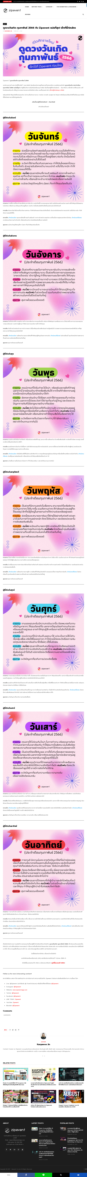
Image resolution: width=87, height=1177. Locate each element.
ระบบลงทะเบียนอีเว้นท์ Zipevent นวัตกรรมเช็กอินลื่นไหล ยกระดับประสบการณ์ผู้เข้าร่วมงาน (32, 1)
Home (27, 7)
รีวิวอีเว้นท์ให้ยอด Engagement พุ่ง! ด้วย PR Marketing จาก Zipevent (75, 1140)
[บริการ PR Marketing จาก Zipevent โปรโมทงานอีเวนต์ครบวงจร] (43, 1096)
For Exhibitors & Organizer (66, 7)
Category (49, 7)
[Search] (83, 14)
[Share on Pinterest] (18, 1030)
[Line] (43, 1175)
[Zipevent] (12, 10)
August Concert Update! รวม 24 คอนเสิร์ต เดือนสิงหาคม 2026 (69, 1106)
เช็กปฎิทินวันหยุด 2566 (57, 90)
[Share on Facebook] (10, 1030)
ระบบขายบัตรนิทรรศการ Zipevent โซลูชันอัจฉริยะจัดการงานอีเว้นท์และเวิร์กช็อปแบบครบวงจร (43, 1084)
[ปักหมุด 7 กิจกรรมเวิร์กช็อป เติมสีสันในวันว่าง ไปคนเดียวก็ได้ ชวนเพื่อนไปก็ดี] (15, 1096)
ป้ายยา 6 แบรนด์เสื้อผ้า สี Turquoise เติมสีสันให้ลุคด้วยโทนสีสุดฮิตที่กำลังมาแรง (14, 1084)
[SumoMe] (78, 1175)
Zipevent (18, 999)
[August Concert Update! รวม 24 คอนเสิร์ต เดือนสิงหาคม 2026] (71, 1096)
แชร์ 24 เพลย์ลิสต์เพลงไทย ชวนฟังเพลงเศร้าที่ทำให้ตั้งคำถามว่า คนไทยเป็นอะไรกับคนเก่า (71, 1084)
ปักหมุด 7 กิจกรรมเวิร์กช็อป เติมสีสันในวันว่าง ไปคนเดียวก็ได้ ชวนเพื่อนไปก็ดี (15, 1106)
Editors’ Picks (36, 7)
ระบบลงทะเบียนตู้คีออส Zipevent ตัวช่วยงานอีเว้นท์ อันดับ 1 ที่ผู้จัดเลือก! (75, 1130)
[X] (61, 1175)
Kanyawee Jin (8, 31)
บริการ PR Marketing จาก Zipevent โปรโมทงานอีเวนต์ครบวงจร (41, 1106)
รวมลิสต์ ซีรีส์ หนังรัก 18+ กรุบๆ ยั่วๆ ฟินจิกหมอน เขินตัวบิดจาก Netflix (74, 1150)
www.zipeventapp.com (20, 990)
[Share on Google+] (15, 1030)
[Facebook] (26, 1175)
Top (85, 1169)
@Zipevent (54, 984)
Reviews (27, 14)
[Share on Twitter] (13, 1030)
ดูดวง (5, 24)
